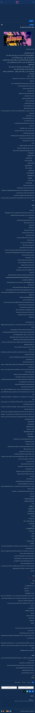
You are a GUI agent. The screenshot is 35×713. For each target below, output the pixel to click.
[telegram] (10, 711)
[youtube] (3, 711)
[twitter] (12, 711)
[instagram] (9, 711)
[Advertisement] (17, 12)
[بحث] (1, 2)
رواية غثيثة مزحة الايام (17, 682)
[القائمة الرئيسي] (33, 2)
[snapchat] (7, 711)
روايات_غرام (31, 24)
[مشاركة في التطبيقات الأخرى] (22, 691)
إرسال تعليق (30, 699)
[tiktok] (5, 711)
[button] (30, 691)
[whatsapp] (1, 711)
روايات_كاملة (23, 682)
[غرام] (17, 2)
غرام (21, 711)
